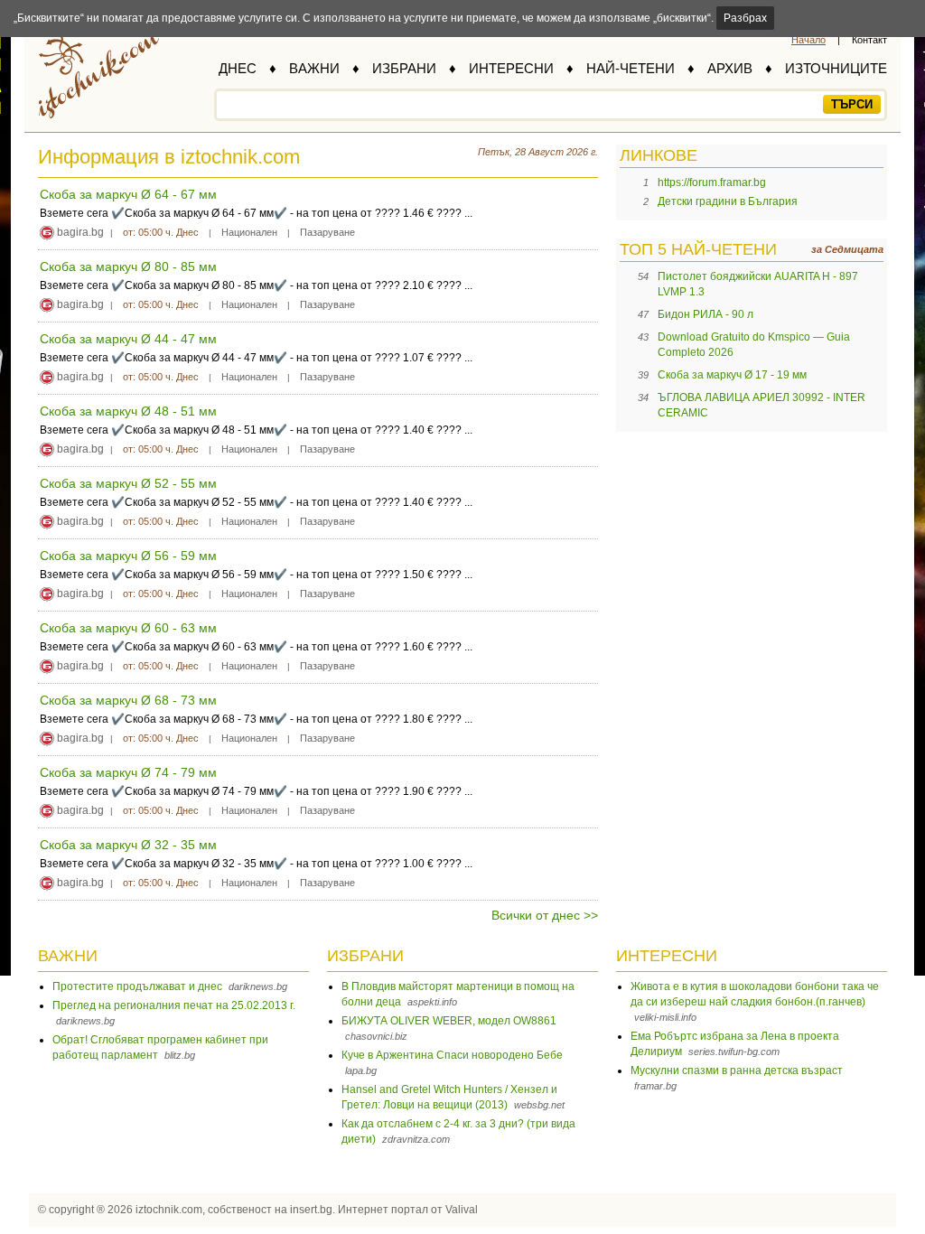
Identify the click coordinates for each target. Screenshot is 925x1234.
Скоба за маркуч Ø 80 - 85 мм (128, 266)
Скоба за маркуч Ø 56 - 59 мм (128, 555)
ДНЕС (238, 68)
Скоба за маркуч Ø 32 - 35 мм (128, 844)
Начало (808, 39)
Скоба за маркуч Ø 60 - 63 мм (128, 628)
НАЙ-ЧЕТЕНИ (630, 68)
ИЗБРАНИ (404, 68)
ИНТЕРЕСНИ (511, 68)
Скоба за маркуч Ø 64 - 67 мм (128, 194)
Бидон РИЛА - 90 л (705, 314)
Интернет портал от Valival (408, 1209)
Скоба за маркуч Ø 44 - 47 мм (128, 339)
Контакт (869, 39)
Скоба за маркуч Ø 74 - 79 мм (128, 772)
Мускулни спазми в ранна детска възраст (737, 1070)
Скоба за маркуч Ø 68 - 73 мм (128, 700)
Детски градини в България (728, 201)
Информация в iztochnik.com (169, 156)
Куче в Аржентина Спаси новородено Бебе (452, 1055)
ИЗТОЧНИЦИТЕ (836, 68)
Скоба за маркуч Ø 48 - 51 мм (128, 411)
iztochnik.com (168, 1209)
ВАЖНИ (314, 68)
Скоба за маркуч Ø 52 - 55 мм (128, 483)
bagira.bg (80, 232)
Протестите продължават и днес (137, 986)
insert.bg (311, 1209)
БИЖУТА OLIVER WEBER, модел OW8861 (448, 1020)
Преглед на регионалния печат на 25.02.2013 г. (173, 1005)
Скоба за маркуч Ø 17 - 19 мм (732, 375)
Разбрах (745, 18)
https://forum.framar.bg (712, 182)
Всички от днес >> (544, 915)
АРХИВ (729, 68)
